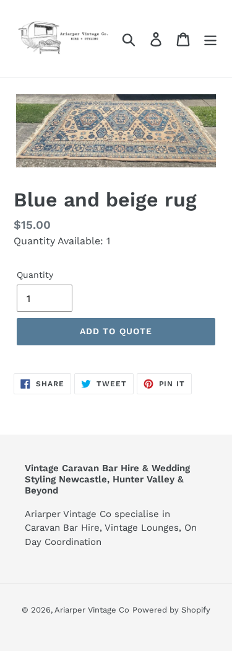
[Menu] (210, 39)
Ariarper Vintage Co (91, 609)
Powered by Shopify (171, 609)
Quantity (35, 275)
